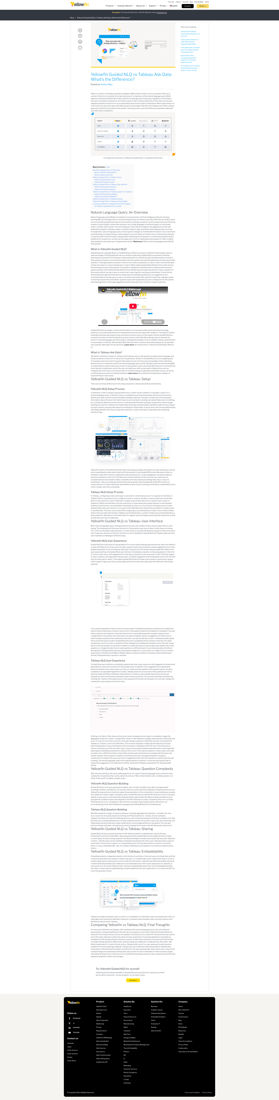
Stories (98, 1013)
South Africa (71, 1061)
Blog (72, 18)
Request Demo (101, 1031)
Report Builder (127, 398)
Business (154, 1006)
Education (127, 1010)
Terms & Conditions (185, 1041)
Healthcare (127, 1006)
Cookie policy (183, 1048)
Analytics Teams (157, 1010)
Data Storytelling (102, 1045)
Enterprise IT (155, 1024)
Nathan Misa (106, 84)
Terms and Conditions (192, 1092)
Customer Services (130, 1069)
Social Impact (183, 1017)
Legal (180, 1038)
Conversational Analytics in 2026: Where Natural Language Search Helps (189, 42)
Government (128, 1020)
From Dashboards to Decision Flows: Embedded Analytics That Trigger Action (190, 50)
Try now (172, 12)
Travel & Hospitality (130, 1048)
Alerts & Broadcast (103, 1058)
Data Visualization (102, 1041)
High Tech (127, 1034)
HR (125, 1055)
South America (72, 1054)
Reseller (154, 1027)
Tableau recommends (127, 513)
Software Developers (158, 1013)
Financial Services (130, 1017)
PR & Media (182, 1027)
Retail (126, 1027)
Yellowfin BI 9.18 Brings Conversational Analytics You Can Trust (190, 34)
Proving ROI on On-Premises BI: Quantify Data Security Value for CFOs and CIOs (190, 68)
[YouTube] (81, 1032)
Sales (125, 1062)
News (180, 1024)
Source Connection (163, 395)
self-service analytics (124, 255)
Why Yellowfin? (183, 1010)
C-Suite (126, 1079)
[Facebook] (81, 42)
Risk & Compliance (130, 1072)
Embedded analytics (99, 856)
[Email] (81, 48)
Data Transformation (103, 1055)
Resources (182, 1031)
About (180, 1006)
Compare (99, 1034)
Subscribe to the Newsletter (188, 1051)
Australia (70, 1043)
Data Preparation (102, 1020)
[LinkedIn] (81, 36)
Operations (127, 1076)
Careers (181, 1013)
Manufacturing (129, 1024)
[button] (110, 5)
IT (124, 1058)
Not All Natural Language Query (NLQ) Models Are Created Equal (135, 804)
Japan (69, 1047)
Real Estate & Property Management (136, 1045)
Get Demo (133, 980)
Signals (98, 1017)
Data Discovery (101, 1010)
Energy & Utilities (129, 1038)
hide (108, 167)
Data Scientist (156, 1031)
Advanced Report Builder (115, 653)
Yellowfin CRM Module (104, 1038)
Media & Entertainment (132, 1041)
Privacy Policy (183, 1045)
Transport (127, 1031)
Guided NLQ (124, 253)
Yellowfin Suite (101, 1006)
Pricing (98, 1027)
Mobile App (100, 1024)
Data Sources (101, 1048)
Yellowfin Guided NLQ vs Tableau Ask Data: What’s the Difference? (103, 18)
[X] (81, 1023)
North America (72, 1050)
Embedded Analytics (158, 1017)
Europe (69, 1057)
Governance (100, 1051)
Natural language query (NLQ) (102, 217)
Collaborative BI (101, 1062)
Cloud (153, 1020)
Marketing (127, 1065)
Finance (126, 1051)
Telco (125, 1013)
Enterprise (127, 1083)
